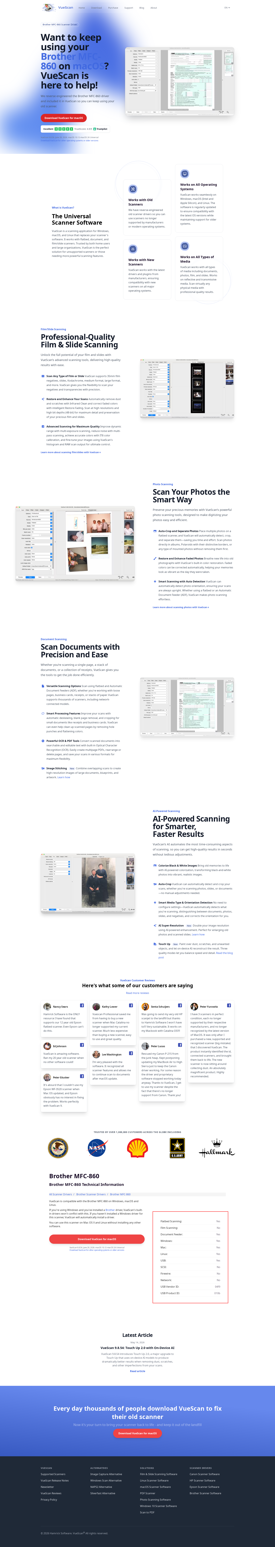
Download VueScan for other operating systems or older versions (69, 140)
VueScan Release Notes (55, 1480)
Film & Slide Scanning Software (158, 1474)
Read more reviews (137, 993)
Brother (110, 1210)
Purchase (113, 7)
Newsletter (47, 1487)
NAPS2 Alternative (101, 1487)
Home (82, 7)
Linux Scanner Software (154, 1480)
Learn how (63, 777)
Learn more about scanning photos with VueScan (181, 607)
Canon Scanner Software (205, 1474)
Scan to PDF (147, 1512)
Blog (141, 7)
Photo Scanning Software (155, 1499)
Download (96, 7)
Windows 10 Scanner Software (158, 1506)
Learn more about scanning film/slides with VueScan (71, 452)
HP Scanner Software (202, 1480)
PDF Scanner (147, 1493)
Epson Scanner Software (204, 1487)
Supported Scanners (53, 1474)
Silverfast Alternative (102, 1493)
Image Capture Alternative (106, 1474)
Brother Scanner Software (205, 1493)
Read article (137, 1371)
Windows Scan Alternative (106, 1480)
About (154, 7)
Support (128, 7)
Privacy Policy (49, 1499)
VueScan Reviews (51, 1493)
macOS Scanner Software (155, 1487)
